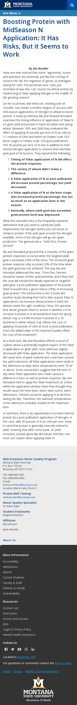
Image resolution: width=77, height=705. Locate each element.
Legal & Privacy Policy (17, 629)
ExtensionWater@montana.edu (20, 485)
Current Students (13, 577)
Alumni (7, 572)
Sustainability (11, 593)
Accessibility (10, 561)
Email (6, 671)
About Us (9, 540)
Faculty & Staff (12, 583)
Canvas (17, 671)
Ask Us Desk (63, 663)
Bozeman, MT (26, 657)
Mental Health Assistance (19, 635)
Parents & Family (14, 588)
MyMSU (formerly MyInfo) (42, 671)
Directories (10, 613)
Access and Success (15, 619)
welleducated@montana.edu (19, 497)
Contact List (10, 608)
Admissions (10, 567)
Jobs (5, 624)
